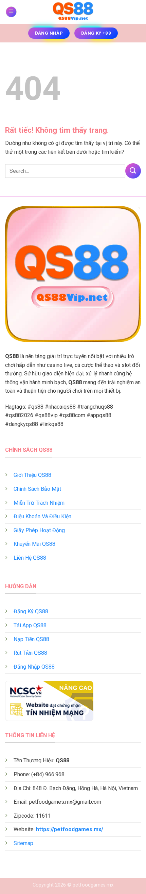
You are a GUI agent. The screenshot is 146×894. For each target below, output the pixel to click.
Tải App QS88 (30, 625)
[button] (11, 11)
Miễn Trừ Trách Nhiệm (39, 503)
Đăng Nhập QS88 (34, 667)
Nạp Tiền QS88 (31, 639)
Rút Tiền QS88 (30, 653)
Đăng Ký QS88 (31, 611)
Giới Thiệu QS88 (32, 475)
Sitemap (23, 843)
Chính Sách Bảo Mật (37, 489)
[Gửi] (133, 171)
